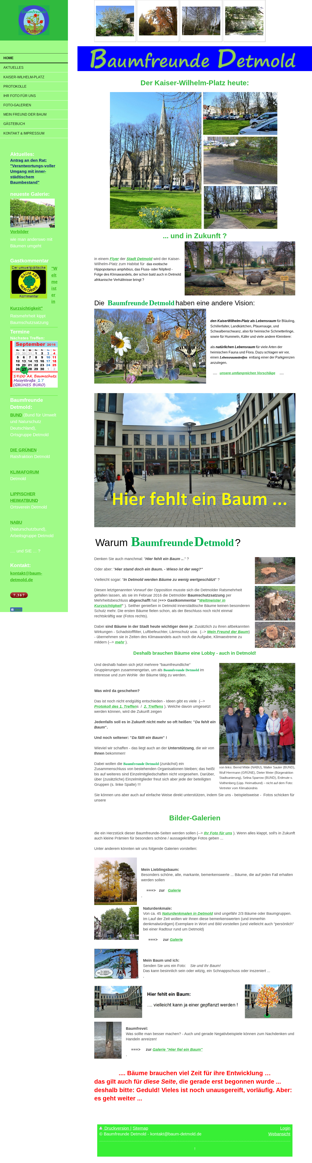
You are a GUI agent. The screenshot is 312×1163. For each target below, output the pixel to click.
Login (285, 1128)
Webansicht (279, 1134)
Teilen (17, 609)
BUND (16, 415)
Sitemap (140, 1128)
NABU (16, 522)
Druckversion (116, 1128)
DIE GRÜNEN (23, 450)
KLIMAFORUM (24, 472)
